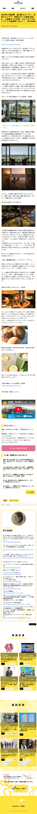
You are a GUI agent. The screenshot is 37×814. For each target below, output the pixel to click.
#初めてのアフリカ (23, 762)
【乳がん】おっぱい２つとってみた (13, 593)
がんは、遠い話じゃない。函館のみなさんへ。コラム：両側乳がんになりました (18, 481)
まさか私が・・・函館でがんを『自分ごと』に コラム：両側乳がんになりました (18, 487)
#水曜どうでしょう (26, 759)
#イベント (11, 688)
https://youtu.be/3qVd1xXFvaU (12, 574)
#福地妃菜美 (14, 733)
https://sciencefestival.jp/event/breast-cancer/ (17, 618)
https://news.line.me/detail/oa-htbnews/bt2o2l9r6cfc (18, 558)
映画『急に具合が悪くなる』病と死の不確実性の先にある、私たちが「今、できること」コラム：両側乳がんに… (18, 461)
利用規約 (22, 806)
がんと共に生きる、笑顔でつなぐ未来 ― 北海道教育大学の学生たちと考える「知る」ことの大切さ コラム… (18, 468)
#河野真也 (3, 736)
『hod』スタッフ (25, 751)
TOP (3, 504)
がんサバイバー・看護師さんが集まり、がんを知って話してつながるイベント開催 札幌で (18, 475)
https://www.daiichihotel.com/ (11, 385)
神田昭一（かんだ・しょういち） (28, 726)
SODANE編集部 (6, 725)
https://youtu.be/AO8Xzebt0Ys (12, 542)
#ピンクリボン (14, 500)
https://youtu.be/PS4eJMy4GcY (12, 581)
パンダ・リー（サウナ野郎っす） (9, 680)
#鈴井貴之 (30, 762)
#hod (25, 764)
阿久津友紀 (14, 26)
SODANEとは (15, 806)
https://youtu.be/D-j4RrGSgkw (12, 589)
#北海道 (15, 759)
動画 (21, 759)
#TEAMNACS (8, 762)
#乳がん (7, 663)
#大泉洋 (21, 764)
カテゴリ (23, 8)
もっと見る (30, 492)
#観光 (5, 500)
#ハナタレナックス (9, 759)
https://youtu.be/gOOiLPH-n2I (12, 567)
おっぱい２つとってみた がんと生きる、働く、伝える (18, 550)
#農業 (28, 663)
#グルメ (3, 762)
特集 (12, 8)
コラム (8, 504)
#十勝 (25, 663)
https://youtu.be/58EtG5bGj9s (11, 44)
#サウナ (7, 688)
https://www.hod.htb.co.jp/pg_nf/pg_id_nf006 (16, 604)
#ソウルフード (4, 764)
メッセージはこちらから (18, 448)
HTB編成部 (5, 751)
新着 (4, 8)
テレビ (3, 733)
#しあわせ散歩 (8, 733)
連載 (32, 8)
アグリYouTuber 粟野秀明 (27, 655)
